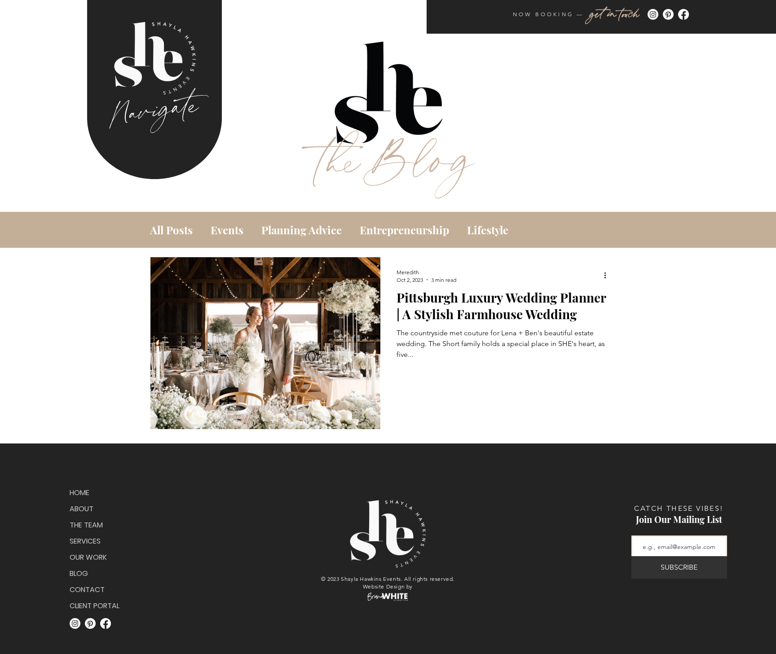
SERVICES (85, 541)
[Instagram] (653, 14)
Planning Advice (301, 230)
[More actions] (608, 275)
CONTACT (87, 589)
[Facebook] (683, 14)
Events (227, 230)
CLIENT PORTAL (93, 606)
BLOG (79, 573)
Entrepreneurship (404, 230)
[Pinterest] (668, 14)
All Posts (171, 230)
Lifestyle (487, 230)
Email (677, 532)
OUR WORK (88, 557)
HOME (79, 492)
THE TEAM (86, 525)
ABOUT (81, 509)
